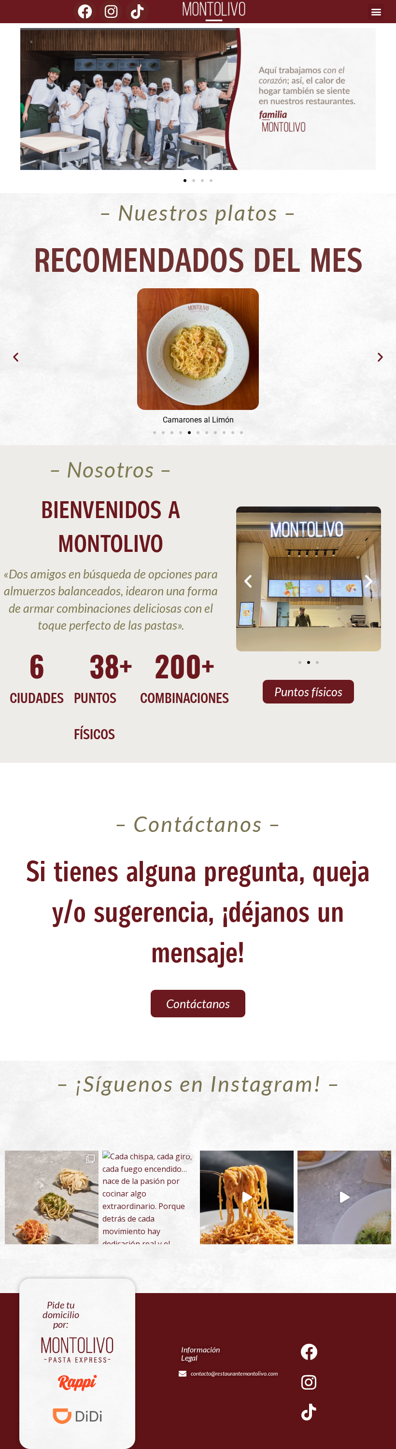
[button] (376, 12)
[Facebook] (85, 11)
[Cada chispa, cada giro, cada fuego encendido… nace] (149, 1197)
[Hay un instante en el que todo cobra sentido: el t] (247, 1197)
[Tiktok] (137, 11)
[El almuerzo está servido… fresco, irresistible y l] (344, 1197)
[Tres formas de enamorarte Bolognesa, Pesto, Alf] (52, 1197)
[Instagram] (111, 11)
